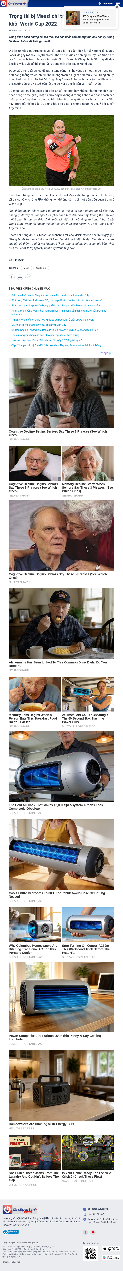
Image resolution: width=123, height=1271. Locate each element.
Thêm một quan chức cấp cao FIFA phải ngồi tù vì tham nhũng (45, 335)
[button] (20, 277)
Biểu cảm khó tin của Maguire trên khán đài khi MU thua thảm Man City (50, 295)
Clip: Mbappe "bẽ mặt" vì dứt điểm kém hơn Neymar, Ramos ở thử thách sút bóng (56, 345)
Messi (26, 268)
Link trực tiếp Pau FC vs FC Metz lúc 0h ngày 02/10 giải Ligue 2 (47, 340)
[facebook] (12, 277)
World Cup (41, 268)
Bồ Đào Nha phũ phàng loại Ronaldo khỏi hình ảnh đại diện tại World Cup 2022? (55, 329)
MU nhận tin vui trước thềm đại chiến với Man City (38, 324)
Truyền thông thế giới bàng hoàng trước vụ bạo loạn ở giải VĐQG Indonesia (52, 319)
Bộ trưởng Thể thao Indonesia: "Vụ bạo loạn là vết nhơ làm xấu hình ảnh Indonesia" (56, 300)
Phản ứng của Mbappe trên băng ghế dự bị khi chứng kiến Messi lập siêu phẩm (55, 305)
